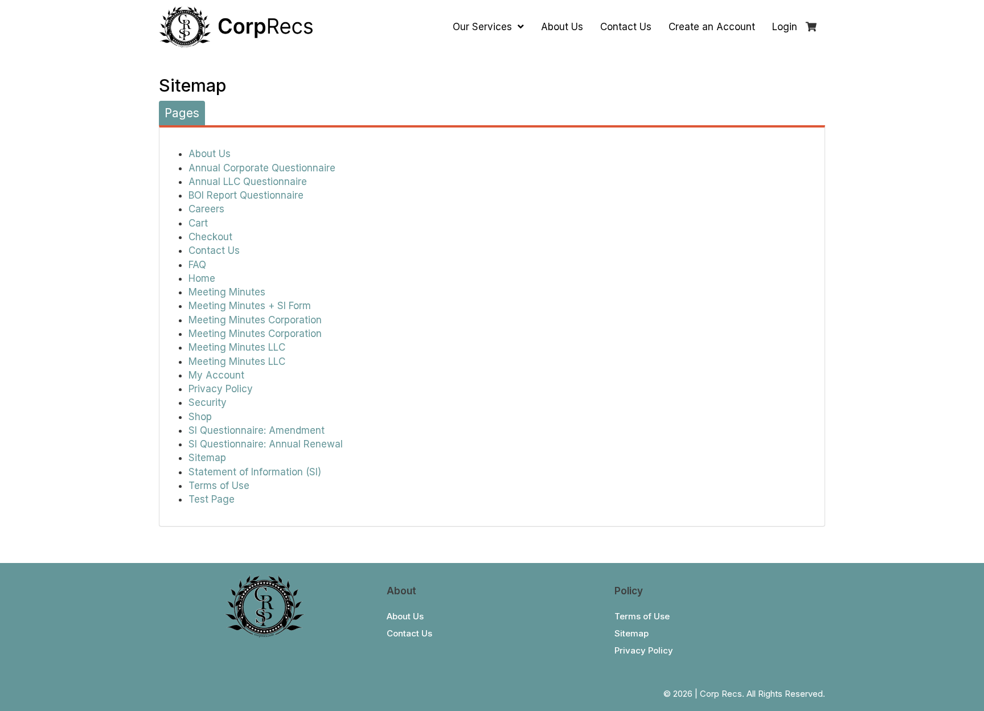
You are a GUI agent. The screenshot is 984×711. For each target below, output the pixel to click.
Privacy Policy (220, 388)
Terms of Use (218, 485)
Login (784, 26)
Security (207, 402)
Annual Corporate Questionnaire (261, 168)
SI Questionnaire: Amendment (256, 430)
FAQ (197, 264)
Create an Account (712, 26)
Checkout (210, 237)
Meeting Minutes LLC (236, 347)
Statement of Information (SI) (254, 472)
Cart (198, 223)
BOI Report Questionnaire (246, 195)
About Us (562, 26)
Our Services (484, 26)
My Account (216, 375)
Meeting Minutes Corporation (255, 320)
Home (201, 278)
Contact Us (625, 26)
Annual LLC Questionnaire (247, 181)
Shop (200, 416)
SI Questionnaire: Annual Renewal (265, 444)
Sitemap (207, 457)
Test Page (211, 499)
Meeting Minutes (226, 292)
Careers (206, 209)
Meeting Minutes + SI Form (249, 305)
